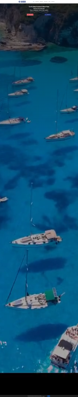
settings (43, 396)
